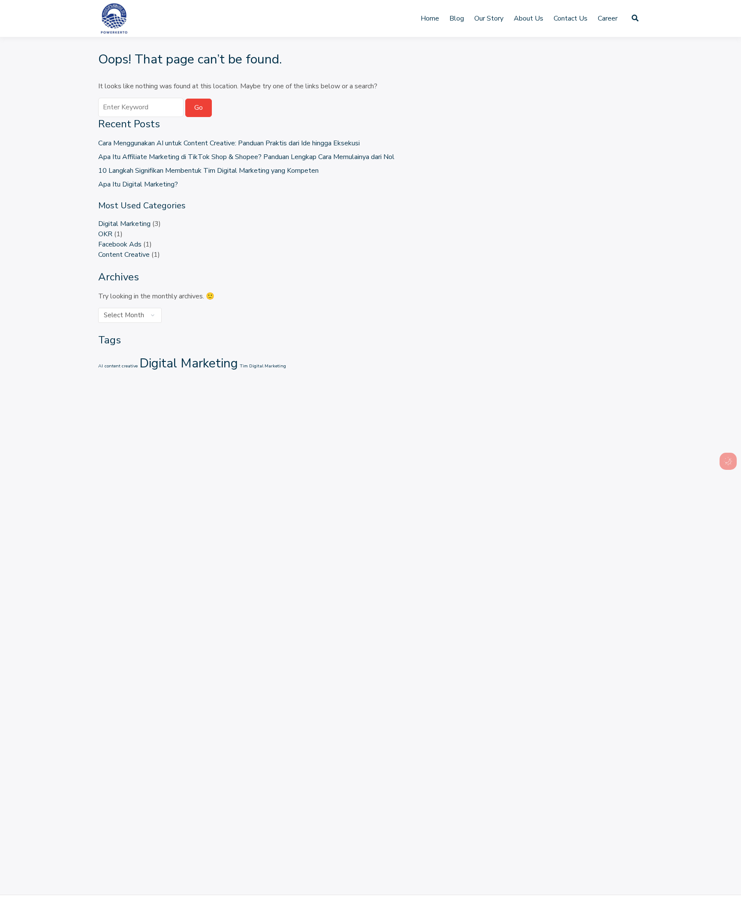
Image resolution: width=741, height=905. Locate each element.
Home (430, 18)
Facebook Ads (120, 244)
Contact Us (570, 18)
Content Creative (124, 254)
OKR (105, 234)
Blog (456, 18)
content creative (121, 366)
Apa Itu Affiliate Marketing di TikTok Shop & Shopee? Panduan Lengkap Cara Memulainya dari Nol (246, 157)
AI (100, 366)
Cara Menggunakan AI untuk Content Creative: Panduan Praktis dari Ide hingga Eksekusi (229, 143)
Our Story (488, 18)
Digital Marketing (124, 224)
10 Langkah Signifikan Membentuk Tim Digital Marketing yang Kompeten (208, 170)
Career (608, 18)
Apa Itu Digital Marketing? (138, 184)
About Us (528, 18)
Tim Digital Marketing (263, 366)
